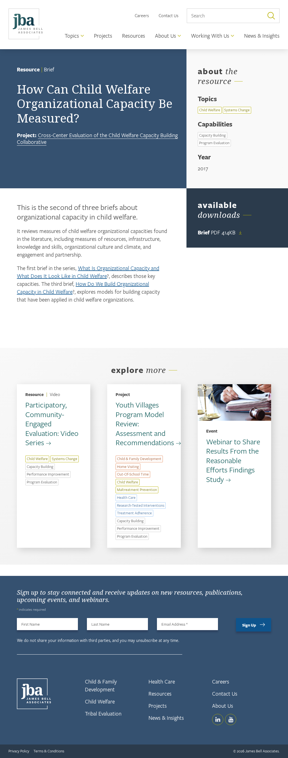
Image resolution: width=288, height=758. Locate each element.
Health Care (126, 497)
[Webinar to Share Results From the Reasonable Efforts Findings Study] (234, 402)
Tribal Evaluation (103, 713)
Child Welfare (209, 109)
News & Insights (166, 717)
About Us (222, 705)
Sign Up (249, 625)
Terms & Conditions (48, 751)
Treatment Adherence (134, 512)
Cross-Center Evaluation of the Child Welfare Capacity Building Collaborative (97, 138)
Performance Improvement (48, 474)
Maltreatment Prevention (137, 489)
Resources (160, 693)
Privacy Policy (18, 751)
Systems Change (237, 109)
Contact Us (168, 15)
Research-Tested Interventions (140, 505)
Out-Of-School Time (133, 474)
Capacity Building (212, 135)
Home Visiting (128, 466)
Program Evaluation (214, 142)
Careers (142, 15)
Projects (157, 705)
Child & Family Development (139, 458)
